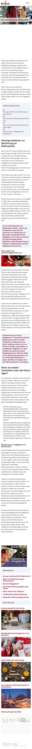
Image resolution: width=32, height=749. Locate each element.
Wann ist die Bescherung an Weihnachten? (13, 580)
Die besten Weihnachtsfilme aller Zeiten (15, 587)
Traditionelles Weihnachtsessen (15, 594)
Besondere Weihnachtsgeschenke (16, 597)
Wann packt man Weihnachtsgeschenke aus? (16, 120)
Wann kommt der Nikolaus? (13, 591)
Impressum (7, 745)
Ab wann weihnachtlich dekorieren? (16, 576)
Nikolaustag (5, 194)
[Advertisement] (16, 42)
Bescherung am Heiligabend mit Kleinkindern (13, 133)
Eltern (17, 397)
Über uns (23, 745)
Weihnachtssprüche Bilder (11, 712)
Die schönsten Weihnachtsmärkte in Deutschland (15, 686)
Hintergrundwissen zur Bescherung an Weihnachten (15, 113)
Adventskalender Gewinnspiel (12, 660)
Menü (27, 3)
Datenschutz (15, 745)
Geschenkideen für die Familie (13, 608)
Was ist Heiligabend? (11, 584)
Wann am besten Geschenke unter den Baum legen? (15, 126)
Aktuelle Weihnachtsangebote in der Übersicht (15, 634)
